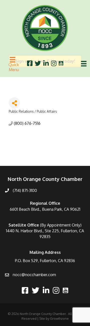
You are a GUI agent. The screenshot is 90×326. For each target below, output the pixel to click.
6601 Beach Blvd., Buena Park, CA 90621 (45, 209)
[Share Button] (14, 102)
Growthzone (59, 318)
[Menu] (84, 63)
